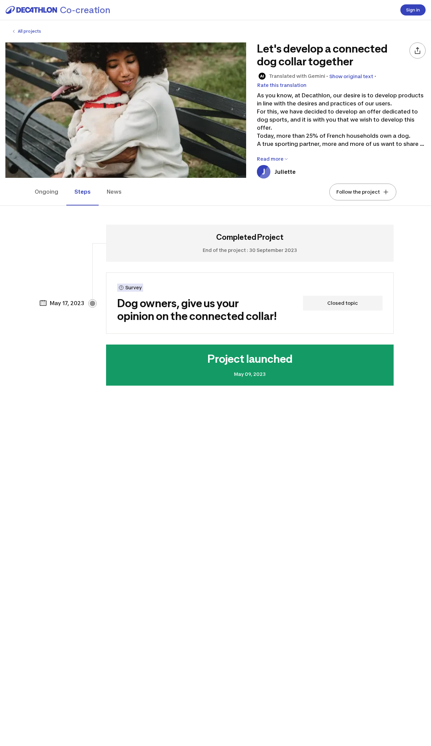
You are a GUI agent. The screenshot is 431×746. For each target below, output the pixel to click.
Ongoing (46, 191)
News (114, 191)
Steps (82, 191)
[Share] (417, 50)
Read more (270, 159)
